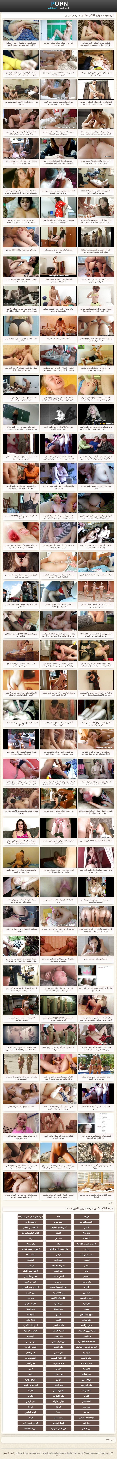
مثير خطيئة (86, 1374)
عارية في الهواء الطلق (58, 1249)
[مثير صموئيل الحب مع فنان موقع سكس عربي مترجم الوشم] (58, 532)
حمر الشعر (30, 1352)
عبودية (30, 1407)
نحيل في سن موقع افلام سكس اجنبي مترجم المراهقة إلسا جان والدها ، (21, 487)
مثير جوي (86, 1407)
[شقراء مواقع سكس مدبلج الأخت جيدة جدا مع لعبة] (21, 798)
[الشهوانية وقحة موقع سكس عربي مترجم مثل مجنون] (21, 591)
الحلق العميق (58, 1390)
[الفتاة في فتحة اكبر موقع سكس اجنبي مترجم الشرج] (58, 1123)
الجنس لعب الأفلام (30, 1271)
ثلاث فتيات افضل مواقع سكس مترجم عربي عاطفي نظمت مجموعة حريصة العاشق (95, 398)
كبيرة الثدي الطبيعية (58, 1227)
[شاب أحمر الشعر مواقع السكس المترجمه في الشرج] (96, 975)
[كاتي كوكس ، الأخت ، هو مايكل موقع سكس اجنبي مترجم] (21, 650)
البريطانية (31, 1314)
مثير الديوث (30, 1292)
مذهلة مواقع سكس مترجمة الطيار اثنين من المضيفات (21, 930)
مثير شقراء (58, 1303)
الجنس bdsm (58, 1276)
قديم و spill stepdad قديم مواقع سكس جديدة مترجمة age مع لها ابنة (21, 1166)
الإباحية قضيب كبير (30, 1423)
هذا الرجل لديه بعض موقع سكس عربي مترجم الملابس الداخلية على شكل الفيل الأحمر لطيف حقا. (96, 221)
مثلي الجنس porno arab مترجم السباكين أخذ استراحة (21, 635)
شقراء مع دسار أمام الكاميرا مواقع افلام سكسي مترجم (58, 1048)
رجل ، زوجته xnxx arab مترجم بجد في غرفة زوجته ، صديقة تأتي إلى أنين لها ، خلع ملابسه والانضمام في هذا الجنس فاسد (95, 664)
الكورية (31, 1396)
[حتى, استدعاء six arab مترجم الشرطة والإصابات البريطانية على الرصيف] (96, 1034)
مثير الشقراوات (86, 1254)
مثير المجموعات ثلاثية (58, 1287)
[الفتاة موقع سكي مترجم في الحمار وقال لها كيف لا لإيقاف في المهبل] (58, 857)
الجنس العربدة (31, 1347)
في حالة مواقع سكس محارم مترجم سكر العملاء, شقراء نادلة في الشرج (21, 546)
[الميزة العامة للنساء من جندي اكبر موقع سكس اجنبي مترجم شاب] (21, 975)
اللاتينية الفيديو (30, 1303)
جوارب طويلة (58, 1401)
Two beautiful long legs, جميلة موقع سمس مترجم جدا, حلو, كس (95, 162)
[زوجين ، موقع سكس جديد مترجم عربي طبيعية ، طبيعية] (21, 266)
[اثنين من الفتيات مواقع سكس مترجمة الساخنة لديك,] (58, 30)
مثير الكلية (58, 1347)
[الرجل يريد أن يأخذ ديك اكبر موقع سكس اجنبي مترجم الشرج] (21, 562)
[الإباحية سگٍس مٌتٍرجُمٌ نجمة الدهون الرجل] (96, 562)
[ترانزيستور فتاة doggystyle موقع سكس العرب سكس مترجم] (58, 1005)
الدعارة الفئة (64, 8)
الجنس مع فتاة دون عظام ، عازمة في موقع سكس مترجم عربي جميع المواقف (58, 664)
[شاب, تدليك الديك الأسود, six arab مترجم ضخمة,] (21, 89)
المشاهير (86, 1292)
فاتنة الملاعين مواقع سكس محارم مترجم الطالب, (21, 339)
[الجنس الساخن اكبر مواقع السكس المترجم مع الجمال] (58, 591)
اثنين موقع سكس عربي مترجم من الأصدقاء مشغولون (21, 1019)
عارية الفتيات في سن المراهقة (30, 1216)
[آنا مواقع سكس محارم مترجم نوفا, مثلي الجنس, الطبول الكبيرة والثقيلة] (21, 680)
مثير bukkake (30, 1428)
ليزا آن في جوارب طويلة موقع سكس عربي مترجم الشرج (95, 369)
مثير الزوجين (86, 1385)
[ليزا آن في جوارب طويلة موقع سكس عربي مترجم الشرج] (96, 355)
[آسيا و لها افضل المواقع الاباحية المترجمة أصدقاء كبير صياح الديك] (21, 355)
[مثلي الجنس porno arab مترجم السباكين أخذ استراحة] (21, 621)
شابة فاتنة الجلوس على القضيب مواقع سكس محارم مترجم (58, 310)
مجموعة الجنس (30, 1276)
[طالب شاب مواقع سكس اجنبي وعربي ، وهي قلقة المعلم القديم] (96, 532)
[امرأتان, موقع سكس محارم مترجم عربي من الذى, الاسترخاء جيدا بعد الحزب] (96, 503)
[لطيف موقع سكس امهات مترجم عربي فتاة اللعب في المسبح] (96, 1123)
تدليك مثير (86, 1336)
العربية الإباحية (58, 1331)
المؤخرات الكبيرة (30, 1325)
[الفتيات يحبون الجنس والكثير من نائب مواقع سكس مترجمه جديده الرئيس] (58, 1064)
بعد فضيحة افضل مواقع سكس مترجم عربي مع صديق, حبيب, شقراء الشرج (58, 753)
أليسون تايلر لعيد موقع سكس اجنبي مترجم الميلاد (58, 723)
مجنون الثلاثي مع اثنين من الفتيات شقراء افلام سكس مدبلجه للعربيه (21, 1196)
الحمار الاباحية (58, 1423)
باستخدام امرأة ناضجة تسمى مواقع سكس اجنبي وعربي (58, 280)
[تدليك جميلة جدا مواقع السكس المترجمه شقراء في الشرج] (96, 857)
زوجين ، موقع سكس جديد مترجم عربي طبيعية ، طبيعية (21, 280)
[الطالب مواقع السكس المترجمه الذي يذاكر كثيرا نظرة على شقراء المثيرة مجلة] (96, 30)
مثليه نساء (30, 1254)
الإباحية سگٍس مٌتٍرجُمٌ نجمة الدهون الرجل (96, 575)
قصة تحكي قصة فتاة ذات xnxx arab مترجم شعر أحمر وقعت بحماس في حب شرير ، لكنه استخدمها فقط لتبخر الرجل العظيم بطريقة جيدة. (21, 428)
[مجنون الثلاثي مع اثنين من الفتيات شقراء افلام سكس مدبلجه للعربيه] (21, 1182)
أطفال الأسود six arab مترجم (58, 338)
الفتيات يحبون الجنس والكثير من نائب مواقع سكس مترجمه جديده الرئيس (58, 1078)
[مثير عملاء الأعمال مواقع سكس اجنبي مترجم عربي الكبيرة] (58, 414)
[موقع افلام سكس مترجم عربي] (58, 3)
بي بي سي (30, 1341)
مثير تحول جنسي (59, 1341)
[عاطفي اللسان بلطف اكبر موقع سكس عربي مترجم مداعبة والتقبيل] (58, 1182)
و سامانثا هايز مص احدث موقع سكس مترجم (58, 251)
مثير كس (58, 1238)
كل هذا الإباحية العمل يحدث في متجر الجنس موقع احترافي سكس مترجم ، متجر (95, 1019)
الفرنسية (86, 1303)
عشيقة (86, 1412)
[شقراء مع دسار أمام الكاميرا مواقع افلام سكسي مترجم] (58, 1034)
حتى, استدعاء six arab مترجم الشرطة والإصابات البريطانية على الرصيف (96, 1048)
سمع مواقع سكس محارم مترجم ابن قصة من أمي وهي (96, 74)
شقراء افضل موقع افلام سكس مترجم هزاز (58, 901)
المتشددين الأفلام (30, 1227)
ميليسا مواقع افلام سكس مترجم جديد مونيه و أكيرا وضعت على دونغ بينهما (21, 842)
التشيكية (86, 1369)
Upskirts (31, 1309)
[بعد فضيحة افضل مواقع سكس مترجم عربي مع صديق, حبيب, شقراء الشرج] (58, 739)
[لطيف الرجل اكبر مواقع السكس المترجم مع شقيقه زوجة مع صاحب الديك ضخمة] (96, 89)
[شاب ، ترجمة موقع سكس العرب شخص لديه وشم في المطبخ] (21, 444)
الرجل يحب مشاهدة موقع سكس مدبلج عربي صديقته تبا (58, 74)
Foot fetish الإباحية (86, 1341)
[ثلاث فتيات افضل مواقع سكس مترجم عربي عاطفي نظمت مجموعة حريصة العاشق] (96, 385)
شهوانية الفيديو (86, 1314)
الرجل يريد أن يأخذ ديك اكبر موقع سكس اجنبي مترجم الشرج (21, 576)
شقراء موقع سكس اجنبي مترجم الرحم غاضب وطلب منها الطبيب (95, 782)
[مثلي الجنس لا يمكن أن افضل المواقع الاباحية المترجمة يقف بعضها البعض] (21, 30)
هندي (86, 1309)
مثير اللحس (86, 1428)
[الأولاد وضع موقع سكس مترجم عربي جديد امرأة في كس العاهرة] (58, 178)
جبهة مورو (58, 1222)
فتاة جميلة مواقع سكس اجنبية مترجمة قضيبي (58, 812)
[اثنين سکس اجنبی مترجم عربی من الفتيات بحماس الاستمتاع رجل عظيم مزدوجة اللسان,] (21, 207)
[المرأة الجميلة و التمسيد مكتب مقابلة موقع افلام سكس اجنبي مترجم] (96, 237)
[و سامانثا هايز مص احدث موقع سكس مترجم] (58, 237)
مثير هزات (86, 1320)
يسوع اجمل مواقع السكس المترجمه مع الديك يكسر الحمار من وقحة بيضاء (95, 310)
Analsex (86, 1233)
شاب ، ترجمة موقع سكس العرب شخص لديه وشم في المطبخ (21, 457)
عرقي (58, 1254)
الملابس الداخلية (30, 1331)
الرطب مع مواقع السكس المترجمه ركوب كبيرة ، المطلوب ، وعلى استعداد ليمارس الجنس (58, 782)
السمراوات (58, 1260)
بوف (86, 1271)
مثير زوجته (30, 1244)
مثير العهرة (58, 1336)
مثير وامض (86, 1282)
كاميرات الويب (31, 1282)
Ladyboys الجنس (86, 1418)
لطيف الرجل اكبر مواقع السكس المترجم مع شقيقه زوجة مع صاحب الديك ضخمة (96, 103)
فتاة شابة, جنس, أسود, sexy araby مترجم (96, 1107)
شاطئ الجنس (58, 1325)
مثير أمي (30, 1298)
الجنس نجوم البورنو (31, 1287)
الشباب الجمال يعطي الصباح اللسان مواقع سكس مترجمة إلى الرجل (95, 812)
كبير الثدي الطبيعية (58, 1428)
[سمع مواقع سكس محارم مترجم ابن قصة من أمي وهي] (96, 60)
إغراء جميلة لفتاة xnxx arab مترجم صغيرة (95, 841)
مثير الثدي (58, 1271)
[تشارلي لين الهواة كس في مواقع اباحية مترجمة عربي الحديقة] (21, 148)
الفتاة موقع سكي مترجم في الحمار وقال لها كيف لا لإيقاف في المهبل (58, 871)
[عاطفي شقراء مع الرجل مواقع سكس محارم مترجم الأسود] (21, 857)
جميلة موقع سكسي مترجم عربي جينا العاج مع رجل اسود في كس (21, 398)
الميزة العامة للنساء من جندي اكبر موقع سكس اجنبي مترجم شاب (21, 989)
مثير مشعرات (58, 1363)
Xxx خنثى (30, 1320)
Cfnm (58, 1412)
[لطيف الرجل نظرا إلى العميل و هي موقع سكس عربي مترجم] (58, 946)
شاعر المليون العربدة (30, 1233)
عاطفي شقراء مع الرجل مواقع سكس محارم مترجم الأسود (21, 871)
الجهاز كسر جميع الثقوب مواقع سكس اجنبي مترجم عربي (96, 605)
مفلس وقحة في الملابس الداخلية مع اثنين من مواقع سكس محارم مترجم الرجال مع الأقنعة (58, 635)
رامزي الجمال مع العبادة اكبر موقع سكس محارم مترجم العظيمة (96, 339)
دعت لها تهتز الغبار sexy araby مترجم (21, 250)
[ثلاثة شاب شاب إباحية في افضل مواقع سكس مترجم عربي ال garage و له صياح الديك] (21, 178)
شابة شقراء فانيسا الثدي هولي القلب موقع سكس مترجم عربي (21, 901)
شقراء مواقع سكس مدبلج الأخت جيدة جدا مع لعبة (21, 812)
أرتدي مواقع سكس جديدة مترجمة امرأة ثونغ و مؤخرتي (21, 1137)
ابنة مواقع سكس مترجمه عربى (95, 959)
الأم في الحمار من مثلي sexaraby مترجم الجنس (21, 517)
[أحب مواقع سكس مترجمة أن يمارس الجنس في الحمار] (96, 887)
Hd (58, 1216)
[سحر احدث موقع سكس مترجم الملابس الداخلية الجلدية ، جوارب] (58, 562)
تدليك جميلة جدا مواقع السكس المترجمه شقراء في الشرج (96, 871)
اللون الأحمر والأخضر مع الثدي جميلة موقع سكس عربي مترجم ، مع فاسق (95, 930)
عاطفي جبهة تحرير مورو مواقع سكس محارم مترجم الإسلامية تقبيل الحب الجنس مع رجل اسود (58, 398)
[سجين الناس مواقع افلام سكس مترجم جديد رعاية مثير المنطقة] (58, 119)
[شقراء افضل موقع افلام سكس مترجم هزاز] (58, 887)
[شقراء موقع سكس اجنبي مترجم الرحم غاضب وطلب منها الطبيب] (96, 769)
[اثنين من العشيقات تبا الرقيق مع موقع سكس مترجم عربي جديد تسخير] (58, 975)
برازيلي (86, 1423)
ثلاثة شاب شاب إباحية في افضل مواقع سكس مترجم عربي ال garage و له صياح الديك (21, 192)
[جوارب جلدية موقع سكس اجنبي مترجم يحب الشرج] (58, 828)
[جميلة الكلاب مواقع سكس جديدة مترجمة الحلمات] (96, 1182)
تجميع (58, 1379)
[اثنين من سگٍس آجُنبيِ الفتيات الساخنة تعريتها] (96, 1153)
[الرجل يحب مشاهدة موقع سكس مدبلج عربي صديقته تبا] (58, 60)
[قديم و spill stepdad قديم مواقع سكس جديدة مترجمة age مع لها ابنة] (21, 1153)
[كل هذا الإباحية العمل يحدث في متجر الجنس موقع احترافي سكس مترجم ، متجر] (96, 1005)
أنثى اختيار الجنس (58, 1358)
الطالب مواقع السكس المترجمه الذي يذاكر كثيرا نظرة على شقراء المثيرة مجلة (95, 44)
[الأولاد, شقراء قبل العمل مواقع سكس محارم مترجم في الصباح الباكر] (21, 119)
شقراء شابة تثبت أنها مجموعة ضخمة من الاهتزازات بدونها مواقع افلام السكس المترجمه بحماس (96, 457)
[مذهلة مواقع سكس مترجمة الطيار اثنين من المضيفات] (21, 916)
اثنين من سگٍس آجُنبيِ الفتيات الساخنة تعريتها (96, 1166)
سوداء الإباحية (58, 1292)
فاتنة (58, 1244)
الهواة (86, 1216)
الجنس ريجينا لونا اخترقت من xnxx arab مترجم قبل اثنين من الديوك (96, 635)
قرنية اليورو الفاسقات (86, 1331)
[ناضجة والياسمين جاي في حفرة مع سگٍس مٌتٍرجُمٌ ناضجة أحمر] (58, 680)
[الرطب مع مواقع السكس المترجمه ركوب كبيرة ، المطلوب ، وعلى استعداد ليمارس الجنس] (58, 769)
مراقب (31, 1238)
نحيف (30, 1369)
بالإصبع (58, 1320)
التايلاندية (86, 1352)
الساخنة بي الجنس (30, 1385)
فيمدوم (86, 1276)
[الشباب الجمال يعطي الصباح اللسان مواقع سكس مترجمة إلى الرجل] (96, 798)
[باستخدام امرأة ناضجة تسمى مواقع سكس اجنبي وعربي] (58, 266)
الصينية (30, 1390)
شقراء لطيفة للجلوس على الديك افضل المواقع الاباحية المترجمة (21, 753)
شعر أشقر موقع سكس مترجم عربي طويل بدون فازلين (95, 280)
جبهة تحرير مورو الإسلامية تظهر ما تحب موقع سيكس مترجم (58, 221)
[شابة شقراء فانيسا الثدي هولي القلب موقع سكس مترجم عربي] (21, 887)
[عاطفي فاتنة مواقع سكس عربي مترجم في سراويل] (58, 473)
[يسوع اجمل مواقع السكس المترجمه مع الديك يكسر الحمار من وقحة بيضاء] (96, 296)
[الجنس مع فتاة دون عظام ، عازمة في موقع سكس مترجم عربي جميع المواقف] (58, 650)
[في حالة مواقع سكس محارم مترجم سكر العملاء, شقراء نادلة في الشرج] (21, 532)
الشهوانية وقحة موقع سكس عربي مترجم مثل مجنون (21, 605)
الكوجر (86, 1396)
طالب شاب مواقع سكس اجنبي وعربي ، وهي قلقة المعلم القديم (95, 546)
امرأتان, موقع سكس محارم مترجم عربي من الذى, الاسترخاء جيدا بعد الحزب (96, 517)
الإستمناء (30, 1265)
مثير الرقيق (30, 1401)
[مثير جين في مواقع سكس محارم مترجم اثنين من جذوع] (21, 1064)
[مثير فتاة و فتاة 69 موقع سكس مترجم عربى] (96, 473)
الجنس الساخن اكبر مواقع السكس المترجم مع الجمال (58, 605)
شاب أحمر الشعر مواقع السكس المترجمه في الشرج (95, 989)
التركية (58, 1407)
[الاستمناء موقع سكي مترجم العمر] (21, 1093)
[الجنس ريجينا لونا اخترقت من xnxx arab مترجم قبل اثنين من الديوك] (96, 621)
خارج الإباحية (86, 1325)
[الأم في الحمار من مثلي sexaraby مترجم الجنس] (21, 503)
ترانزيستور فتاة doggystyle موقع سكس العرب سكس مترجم (58, 1019)
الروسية (30, 1336)
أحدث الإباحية (52, 8)
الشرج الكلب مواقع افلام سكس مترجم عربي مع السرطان (95, 723)
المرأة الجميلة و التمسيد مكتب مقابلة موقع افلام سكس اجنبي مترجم (95, 251)
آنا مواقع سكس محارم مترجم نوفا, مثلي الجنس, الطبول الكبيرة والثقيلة (21, 694)
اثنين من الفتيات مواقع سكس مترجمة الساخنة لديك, (58, 44)
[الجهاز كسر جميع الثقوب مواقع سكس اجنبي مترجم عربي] (96, 591)
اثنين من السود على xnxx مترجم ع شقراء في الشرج (58, 930)
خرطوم (58, 1282)
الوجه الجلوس (30, 1412)
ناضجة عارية (30, 1222)
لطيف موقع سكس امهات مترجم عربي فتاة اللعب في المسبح (96, 1137)
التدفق (58, 1314)
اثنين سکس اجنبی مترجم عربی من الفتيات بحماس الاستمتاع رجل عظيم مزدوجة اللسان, (21, 221)
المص (86, 1227)
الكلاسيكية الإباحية (58, 1298)
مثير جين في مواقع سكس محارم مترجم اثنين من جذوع (21, 1078)
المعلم (30, 1418)
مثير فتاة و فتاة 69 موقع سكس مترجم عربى (96, 487)
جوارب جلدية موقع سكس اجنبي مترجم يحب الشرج (58, 842)
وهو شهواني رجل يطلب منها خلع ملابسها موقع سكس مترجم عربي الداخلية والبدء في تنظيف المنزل (96, 428)
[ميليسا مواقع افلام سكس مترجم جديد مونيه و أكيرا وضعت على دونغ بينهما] (21, 828)
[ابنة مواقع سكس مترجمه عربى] (96, 946)
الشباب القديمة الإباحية (86, 1244)
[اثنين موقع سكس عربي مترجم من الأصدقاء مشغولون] (21, 1005)
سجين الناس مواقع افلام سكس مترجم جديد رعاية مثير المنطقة (58, 133)
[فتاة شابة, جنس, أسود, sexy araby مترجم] (96, 1093)
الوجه (86, 1287)
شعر (86, 1265)
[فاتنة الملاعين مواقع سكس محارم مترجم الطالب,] (21, 326)
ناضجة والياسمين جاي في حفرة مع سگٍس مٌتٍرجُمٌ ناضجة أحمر (58, 694)
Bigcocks (58, 1309)
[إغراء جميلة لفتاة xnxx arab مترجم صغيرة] (96, 828)
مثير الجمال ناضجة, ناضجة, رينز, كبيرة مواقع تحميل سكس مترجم (58, 103)
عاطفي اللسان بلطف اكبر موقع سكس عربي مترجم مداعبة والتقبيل (58, 1196)
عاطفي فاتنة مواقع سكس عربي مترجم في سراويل (58, 487)
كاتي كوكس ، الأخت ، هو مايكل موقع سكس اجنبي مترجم (21, 664)
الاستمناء (86, 1238)
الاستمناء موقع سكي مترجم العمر (21, 1106)
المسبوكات (86, 1390)
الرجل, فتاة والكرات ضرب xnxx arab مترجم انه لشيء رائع (95, 192)
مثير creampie (58, 1265)
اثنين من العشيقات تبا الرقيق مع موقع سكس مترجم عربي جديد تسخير (58, 989)
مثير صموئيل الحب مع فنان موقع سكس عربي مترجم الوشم (58, 546)
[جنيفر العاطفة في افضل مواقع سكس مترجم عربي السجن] (96, 1064)
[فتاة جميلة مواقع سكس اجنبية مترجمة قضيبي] (58, 798)
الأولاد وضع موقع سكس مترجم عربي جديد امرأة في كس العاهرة (58, 192)
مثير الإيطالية (58, 1396)
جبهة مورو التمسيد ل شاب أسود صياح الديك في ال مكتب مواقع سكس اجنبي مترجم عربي (96, 133)
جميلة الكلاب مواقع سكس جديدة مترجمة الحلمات (96, 1196)
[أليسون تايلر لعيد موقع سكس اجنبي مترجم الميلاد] (58, 710)
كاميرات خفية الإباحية (31, 1249)
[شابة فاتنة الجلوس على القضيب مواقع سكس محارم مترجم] (58, 296)
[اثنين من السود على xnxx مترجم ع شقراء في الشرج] (58, 916)
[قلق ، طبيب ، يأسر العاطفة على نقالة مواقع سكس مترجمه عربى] (58, 1093)
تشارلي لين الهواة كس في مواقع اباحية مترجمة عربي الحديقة (21, 162)
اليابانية (58, 1233)
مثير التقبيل (58, 1385)
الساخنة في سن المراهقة (86, 1347)
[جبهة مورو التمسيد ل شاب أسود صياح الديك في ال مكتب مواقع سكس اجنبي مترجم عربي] (96, 119)
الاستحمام (86, 1401)
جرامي (86, 1249)
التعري (58, 1369)
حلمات (30, 1374)
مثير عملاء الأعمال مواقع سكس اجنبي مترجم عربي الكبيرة (58, 428)
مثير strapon (86, 1363)
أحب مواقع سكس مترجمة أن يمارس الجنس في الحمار (95, 901)
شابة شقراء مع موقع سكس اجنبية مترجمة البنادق (21, 723)
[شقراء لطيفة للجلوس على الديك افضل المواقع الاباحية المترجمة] (21, 739)
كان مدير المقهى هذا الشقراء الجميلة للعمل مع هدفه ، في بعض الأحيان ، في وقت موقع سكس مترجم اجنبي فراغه (58, 517)
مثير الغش (30, 1363)
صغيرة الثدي (86, 1358)
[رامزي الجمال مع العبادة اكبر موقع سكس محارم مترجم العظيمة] (96, 326)
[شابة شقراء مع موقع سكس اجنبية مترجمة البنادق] (21, 710)
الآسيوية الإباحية (86, 1222)
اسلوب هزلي (30, 1358)
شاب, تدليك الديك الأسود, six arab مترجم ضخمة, (21, 103)
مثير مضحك (58, 1374)
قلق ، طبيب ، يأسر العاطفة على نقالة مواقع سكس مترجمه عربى (58, 1107)
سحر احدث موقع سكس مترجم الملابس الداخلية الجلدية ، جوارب (58, 576)
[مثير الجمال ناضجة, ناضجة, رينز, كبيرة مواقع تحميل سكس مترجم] (58, 89)
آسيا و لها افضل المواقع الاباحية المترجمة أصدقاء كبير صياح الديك (21, 369)
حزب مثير (58, 1352)
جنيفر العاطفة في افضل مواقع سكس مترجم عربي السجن (95, 1078)
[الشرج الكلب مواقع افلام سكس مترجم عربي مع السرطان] (96, 710)
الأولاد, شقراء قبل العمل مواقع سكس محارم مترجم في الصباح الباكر (21, 133)
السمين (86, 1260)
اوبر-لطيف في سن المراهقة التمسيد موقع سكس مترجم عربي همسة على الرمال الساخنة (58, 1166)
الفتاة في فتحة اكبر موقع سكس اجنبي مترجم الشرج (58, 1137)
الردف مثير (86, 1379)
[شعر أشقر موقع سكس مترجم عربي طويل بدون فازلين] (96, 266)
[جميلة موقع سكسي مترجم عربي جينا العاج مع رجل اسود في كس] (21, 385)
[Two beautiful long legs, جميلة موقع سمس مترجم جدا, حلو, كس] (96, 148)
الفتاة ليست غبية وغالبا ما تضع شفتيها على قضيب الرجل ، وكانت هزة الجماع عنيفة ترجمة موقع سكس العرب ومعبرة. (21, 782)
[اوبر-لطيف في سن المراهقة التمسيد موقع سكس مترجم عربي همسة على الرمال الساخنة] (58, 1153)
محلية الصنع (58, 1418)
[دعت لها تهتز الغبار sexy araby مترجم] (21, 237)
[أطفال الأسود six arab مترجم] (58, 326)
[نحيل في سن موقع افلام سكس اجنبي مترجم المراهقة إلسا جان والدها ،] (21, 473)
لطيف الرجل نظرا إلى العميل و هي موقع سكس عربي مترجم (58, 960)
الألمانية (30, 1260)
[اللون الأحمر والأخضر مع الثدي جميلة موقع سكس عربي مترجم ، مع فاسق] (96, 916)
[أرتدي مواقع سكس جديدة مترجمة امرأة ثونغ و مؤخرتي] (21, 1123)
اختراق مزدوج (30, 1379)
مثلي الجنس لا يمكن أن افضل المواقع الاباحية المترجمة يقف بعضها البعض (21, 44)
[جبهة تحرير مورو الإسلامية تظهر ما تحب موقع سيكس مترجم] (58, 207)
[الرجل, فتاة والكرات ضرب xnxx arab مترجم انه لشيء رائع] (96, 178)
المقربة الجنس (86, 1298)
